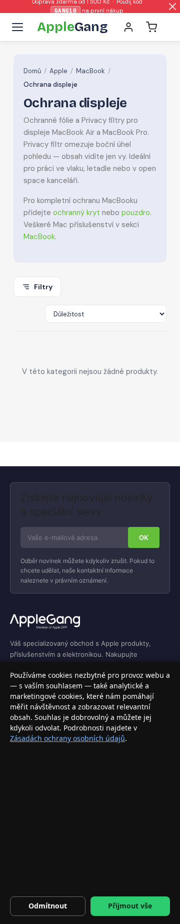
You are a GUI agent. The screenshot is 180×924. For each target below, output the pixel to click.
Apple (59, 71)
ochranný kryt (76, 213)
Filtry (43, 286)
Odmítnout (47, 905)
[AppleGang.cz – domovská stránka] (90, 622)
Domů (32, 71)
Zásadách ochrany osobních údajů (67, 738)
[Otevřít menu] (17, 27)
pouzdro (136, 213)
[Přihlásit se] (128, 27)
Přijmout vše (130, 905)
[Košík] (151, 27)
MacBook (90, 71)
